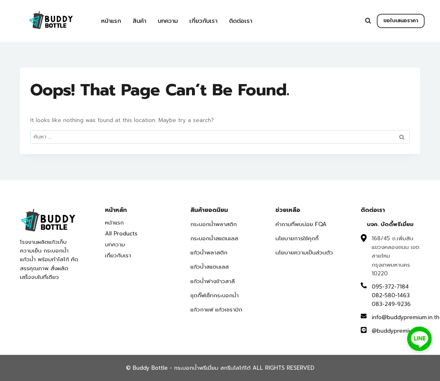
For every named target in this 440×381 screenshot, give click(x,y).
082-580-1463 (391, 295)
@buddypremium (394, 331)
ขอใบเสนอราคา (400, 20)
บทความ (168, 20)
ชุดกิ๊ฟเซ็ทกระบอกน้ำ (214, 295)
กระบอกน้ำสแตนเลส (214, 238)
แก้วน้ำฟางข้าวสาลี (212, 281)
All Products (121, 233)
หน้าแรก (111, 20)
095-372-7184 (390, 286)
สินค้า (139, 20)
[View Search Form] (368, 20)
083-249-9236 (391, 304)
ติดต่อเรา (240, 20)
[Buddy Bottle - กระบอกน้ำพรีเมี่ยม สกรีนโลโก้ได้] (52, 20)
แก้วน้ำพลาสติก (208, 252)
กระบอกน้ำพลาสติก (213, 224)
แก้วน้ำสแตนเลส (209, 266)
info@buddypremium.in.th (405, 317)
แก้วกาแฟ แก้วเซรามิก (216, 309)
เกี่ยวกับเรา (203, 20)
